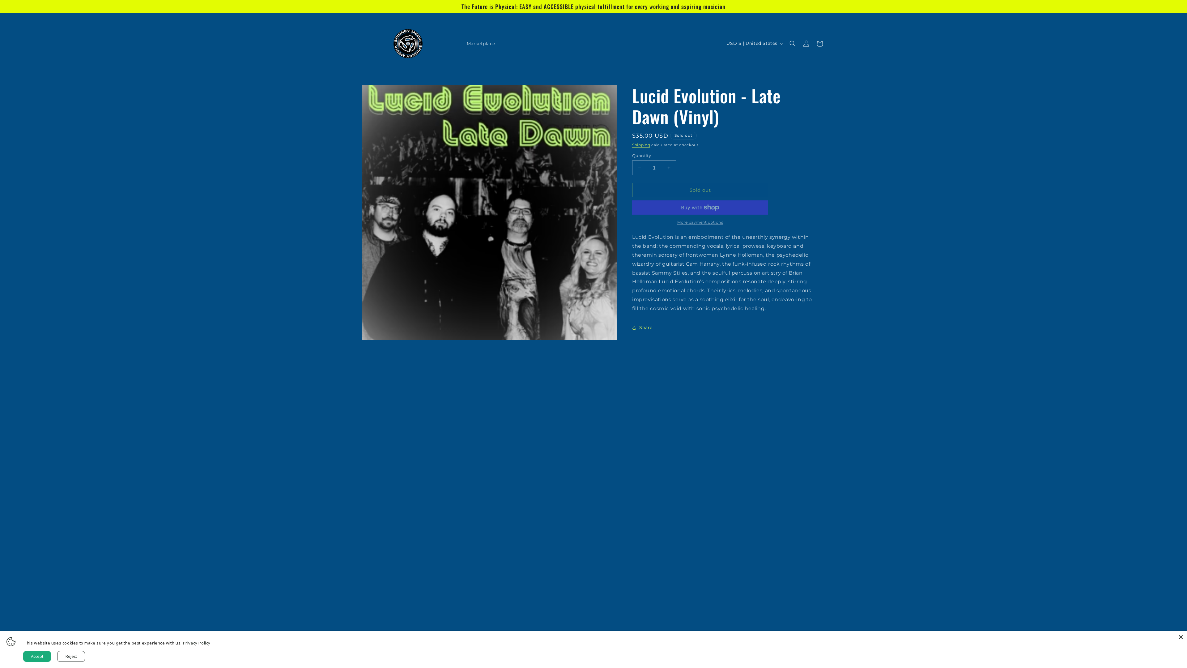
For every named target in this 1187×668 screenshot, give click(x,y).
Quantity (641, 155)
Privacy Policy (197, 643)
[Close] (1181, 637)
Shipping (641, 145)
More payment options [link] (700, 222)
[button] (792, 43)
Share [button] (646, 327)
